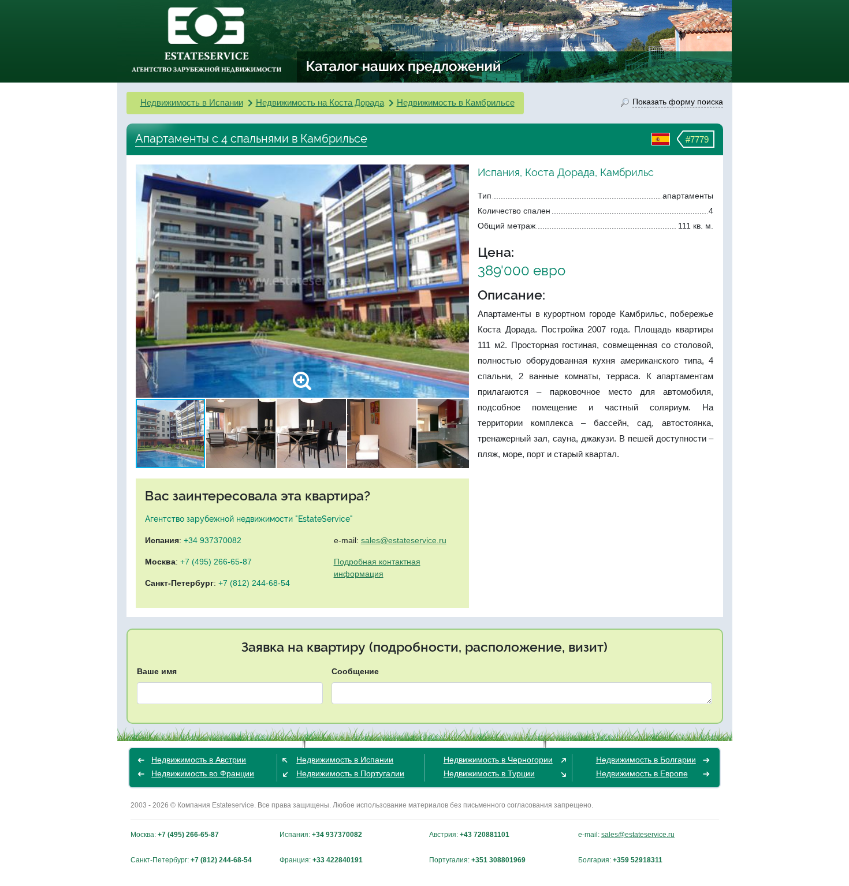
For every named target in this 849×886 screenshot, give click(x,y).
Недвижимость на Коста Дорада (320, 102)
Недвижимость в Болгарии (646, 759)
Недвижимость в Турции (489, 773)
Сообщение (355, 671)
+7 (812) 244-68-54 (254, 583)
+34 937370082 (212, 540)
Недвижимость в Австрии (198, 759)
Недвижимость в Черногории (498, 759)
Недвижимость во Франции (202, 773)
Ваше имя (157, 671)
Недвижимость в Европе (642, 773)
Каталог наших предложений (404, 65)
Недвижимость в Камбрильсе (456, 102)
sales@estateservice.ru (403, 540)
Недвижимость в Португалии (350, 773)
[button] (458, 281)
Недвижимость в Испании (191, 102)
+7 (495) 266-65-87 (216, 561)
